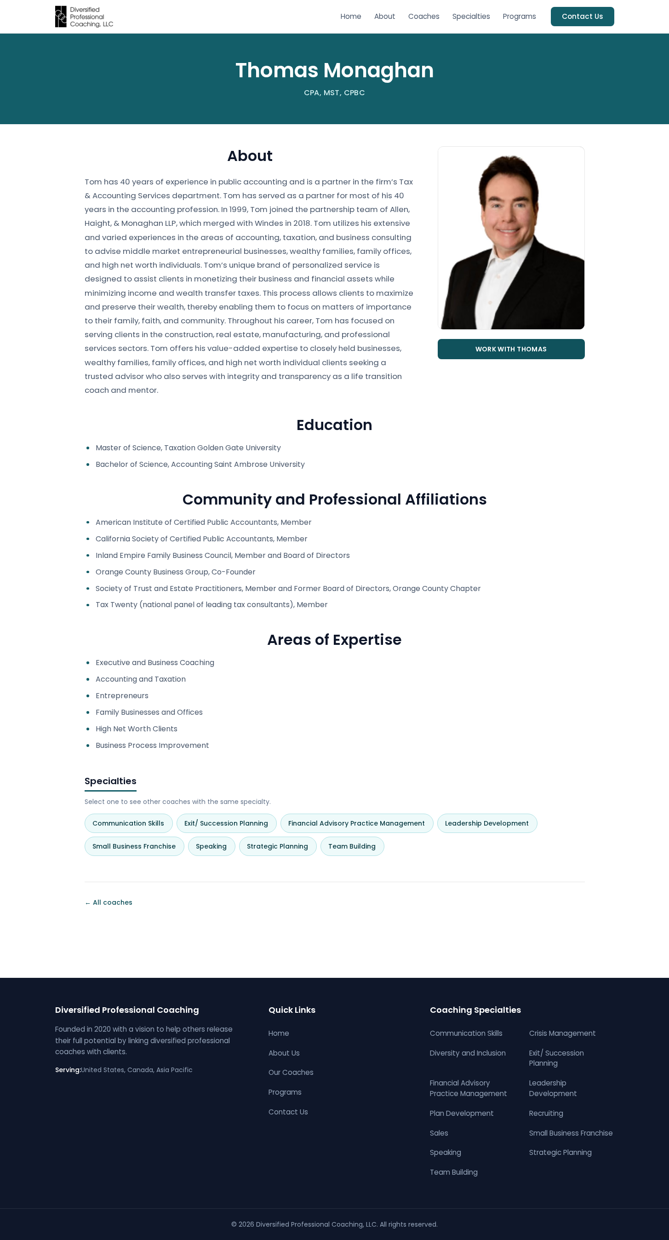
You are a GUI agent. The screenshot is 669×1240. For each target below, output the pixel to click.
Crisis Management (562, 1033)
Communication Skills (132, 823)
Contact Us (582, 16)
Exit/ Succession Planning (229, 823)
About (384, 16)
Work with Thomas (511, 349)
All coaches (108, 902)
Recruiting (546, 1113)
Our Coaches (291, 1072)
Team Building (355, 846)
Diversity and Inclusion (468, 1053)
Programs (519, 16)
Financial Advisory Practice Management (360, 823)
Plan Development (462, 1113)
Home (351, 16)
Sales (439, 1133)
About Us (284, 1053)
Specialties (471, 16)
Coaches (424, 16)
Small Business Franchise (137, 846)
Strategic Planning (281, 846)
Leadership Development (490, 823)
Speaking (215, 846)
